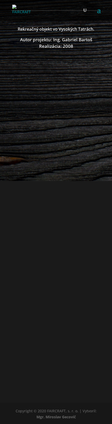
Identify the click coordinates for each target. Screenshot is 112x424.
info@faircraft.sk (56, 309)
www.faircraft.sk (56, 297)
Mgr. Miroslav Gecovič (56, 416)
